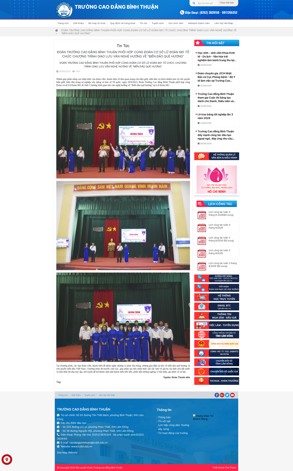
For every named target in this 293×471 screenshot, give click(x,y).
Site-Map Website (67, 452)
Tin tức (143, 23)
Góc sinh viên (175, 23)
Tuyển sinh (158, 23)
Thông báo (164, 417)
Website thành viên (199, 23)
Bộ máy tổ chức (97, 23)
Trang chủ (63, 23)
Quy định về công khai (122, 23)
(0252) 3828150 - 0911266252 (218, 12)
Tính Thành (230, 467)
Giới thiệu (78, 23)
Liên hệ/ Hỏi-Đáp (223, 23)
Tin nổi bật (164, 421)
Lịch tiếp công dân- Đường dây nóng (173, 427)
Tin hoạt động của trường (173, 432)
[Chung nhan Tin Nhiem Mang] (214, 417)
